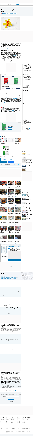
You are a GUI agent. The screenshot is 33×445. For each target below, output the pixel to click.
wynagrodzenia (3, 102)
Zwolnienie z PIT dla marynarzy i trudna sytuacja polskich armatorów (27, 87)
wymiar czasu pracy (12, 110)
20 (27, 128)
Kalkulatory (26, 90)
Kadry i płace (1, 411)
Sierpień (29, 126)
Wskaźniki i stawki (24, 407)
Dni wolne (23, 151)
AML (22, 405)
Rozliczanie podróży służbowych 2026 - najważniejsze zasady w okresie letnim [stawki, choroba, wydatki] (27, 81)
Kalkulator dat (17, 408)
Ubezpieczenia (7, 401)
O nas (1, 416)
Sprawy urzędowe (13, 402)
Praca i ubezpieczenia (18, 401)
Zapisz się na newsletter (18, 159)
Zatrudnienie (9, 256)
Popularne (25, 65)
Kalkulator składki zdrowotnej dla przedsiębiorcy (27, 99)
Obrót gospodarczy (2, 401)
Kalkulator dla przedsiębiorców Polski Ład (26, 97)
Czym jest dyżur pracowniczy (5, 47)
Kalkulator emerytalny (25, 102)
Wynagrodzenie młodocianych (26, 117)
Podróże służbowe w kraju (24, 408)
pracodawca (6, 97)
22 (29, 128)
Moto (17, 402)
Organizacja (1, 408)
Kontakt (23, 416)
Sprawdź (10, 128)
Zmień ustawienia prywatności (11, 416)
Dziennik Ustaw (12, 408)
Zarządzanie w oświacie (8, 411)
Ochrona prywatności (4, 416)
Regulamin (17, 416)
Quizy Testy (24, 123)
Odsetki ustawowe (24, 411)
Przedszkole (7, 408)
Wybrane (30, 65)
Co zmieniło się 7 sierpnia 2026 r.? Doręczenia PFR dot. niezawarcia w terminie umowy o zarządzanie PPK (27, 72)
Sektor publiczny (2, 407)
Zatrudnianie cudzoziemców (26, 192)
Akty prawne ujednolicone (13, 412)
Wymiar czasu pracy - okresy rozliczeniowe (26, 119)
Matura (6, 412)
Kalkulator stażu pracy (18, 411)
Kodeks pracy (5, 256)
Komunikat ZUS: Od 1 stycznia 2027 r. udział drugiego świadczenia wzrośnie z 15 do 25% (27, 67)
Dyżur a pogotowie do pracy (5, 105)
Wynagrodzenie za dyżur (4, 48)
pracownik (14, 55)
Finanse (28, 401)
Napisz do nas (11, 159)
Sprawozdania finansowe (24, 404)
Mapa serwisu (29, 416)
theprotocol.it (28, 412)
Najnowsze (27, 65)
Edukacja (7, 407)
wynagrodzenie (15, 98)
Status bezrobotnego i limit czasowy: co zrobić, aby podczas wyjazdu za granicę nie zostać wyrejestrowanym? (27, 70)
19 (26, 128)
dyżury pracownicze (3, 156)
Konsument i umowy (13, 401)
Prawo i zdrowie (12, 404)
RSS (21, 416)
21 (28, 128)
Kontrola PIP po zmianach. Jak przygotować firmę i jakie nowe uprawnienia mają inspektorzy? (26, 69)
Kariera (19, 416)
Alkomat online (25, 103)
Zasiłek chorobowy (25, 120)
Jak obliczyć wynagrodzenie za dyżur (6, 104)
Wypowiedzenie (9, 257)
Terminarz (25, 126)
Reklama (26, 416)
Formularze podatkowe (29, 411)
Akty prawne (12, 407)
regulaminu (11, 379)
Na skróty (28, 407)
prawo (6, 59)
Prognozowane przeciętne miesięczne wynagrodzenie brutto (27, 122)
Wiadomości (2, 256)
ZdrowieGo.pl (28, 408)
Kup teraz (8, 88)
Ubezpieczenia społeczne (15, 257)
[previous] (6, 372)
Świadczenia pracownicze (4, 257)
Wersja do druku (4, 159)
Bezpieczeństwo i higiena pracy (27, 109)
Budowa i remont (29, 402)
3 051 (13, 372)
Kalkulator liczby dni (25, 91)
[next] (15, 372)
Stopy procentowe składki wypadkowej (26, 112)
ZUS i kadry (1, 402)
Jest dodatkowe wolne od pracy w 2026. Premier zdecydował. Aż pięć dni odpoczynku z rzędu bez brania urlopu (27, 74)
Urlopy (12, 256)
